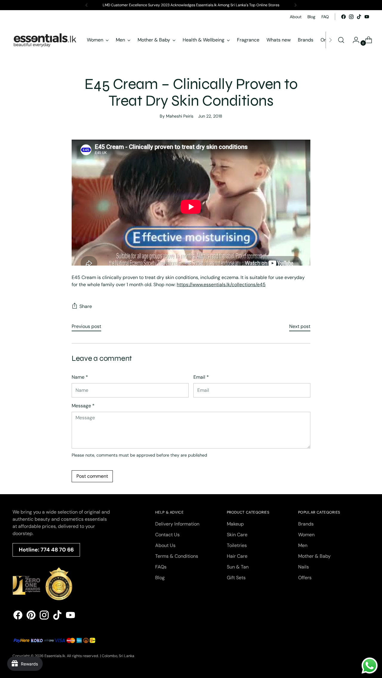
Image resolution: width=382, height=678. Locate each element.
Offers (305, 577)
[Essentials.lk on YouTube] (366, 16)
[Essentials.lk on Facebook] (343, 16)
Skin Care (237, 534)
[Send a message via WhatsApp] (369, 665)
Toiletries (237, 545)
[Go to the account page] (354, 40)
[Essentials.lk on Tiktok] (359, 16)
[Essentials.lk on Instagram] (351, 16)
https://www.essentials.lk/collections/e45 (221, 284)
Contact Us (167, 534)
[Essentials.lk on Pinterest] (31, 616)
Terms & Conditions (176, 556)
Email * (201, 377)
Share (85, 306)
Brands (306, 524)
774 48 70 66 (57, 549)
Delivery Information (177, 524)
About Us (165, 545)
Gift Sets (236, 577)
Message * (83, 406)
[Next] (295, 5)
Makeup (235, 524)
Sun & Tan (238, 567)
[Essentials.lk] (45, 40)
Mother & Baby (314, 556)
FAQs (161, 567)
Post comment (92, 476)
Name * (80, 377)
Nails (303, 567)
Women (306, 534)
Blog (160, 577)
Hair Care (237, 556)
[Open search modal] (341, 40)
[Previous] (86, 5)
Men (302, 545)
